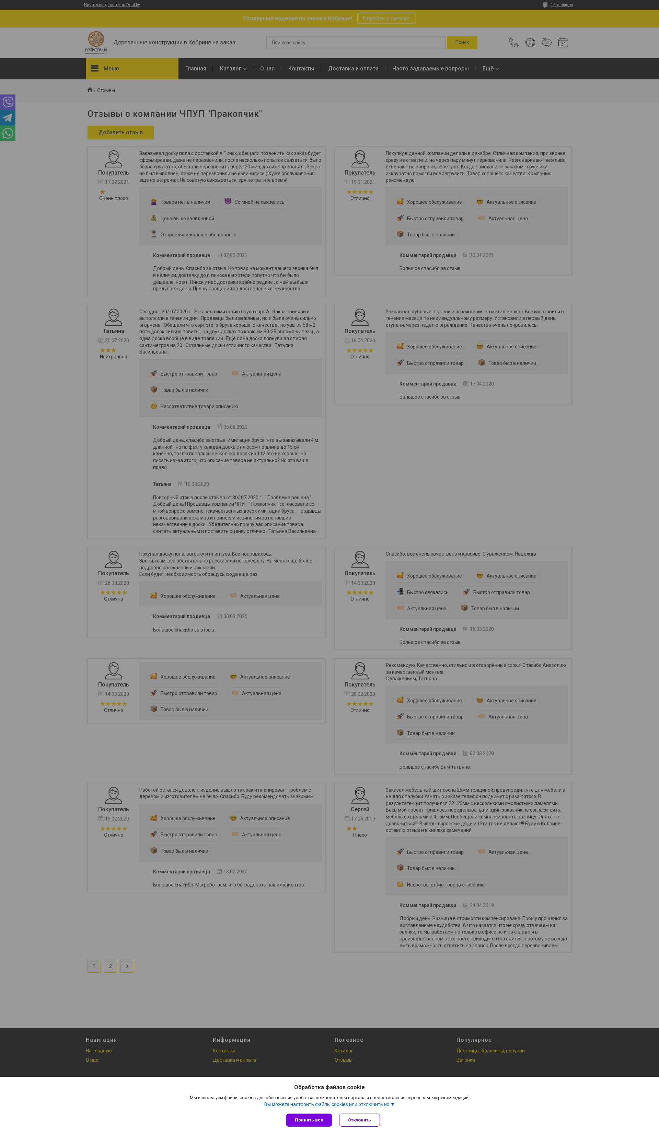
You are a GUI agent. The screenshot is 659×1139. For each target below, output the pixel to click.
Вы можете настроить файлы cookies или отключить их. (327, 1104)
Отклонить (359, 1120)
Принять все (309, 1120)
